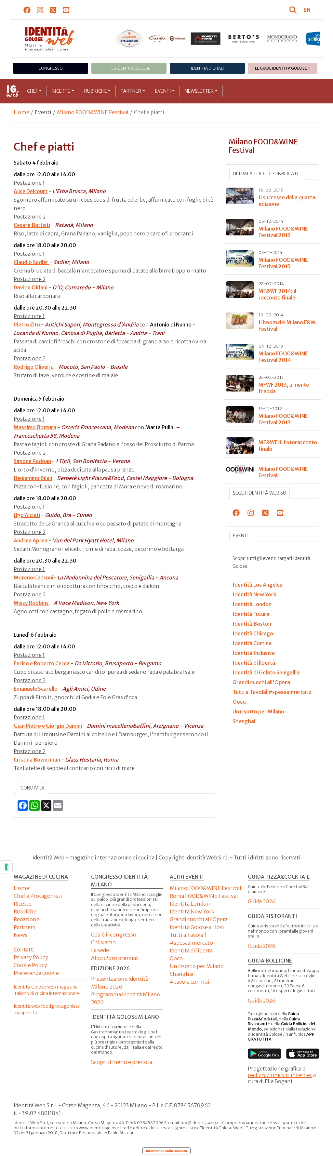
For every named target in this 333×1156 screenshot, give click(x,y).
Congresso (50, 68)
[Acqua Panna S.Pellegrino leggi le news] (129, 38)
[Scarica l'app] (264, 1053)
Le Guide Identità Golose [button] (281, 68)
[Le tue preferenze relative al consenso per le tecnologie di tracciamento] (6, 867)
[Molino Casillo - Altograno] (167, 38)
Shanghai (181, 974)
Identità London (190, 903)
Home (21, 112)
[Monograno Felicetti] (282, 38)
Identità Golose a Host (197, 927)
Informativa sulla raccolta (166, 1151)
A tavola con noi (189, 981)
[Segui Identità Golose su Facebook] (27, 10)
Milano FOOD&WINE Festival (92, 112)
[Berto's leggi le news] (244, 38)
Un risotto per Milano (197, 966)
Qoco (176, 958)
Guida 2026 (261, 901)
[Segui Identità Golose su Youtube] (66, 10)
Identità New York (192, 911)
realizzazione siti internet (280, 1075)
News (21, 935)
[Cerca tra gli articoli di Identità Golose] (294, 10)
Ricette (61, 91)
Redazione (26, 919)
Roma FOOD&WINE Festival (204, 896)
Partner (131, 91)
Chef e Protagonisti (38, 896)
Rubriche (95, 91)
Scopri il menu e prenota (121, 1062)
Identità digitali (207, 68)
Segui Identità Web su (259, 493)
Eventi (163, 91)
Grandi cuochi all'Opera (199, 919)
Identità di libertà (191, 950)
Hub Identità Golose (129, 68)
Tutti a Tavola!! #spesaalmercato (191, 939)
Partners (24, 927)
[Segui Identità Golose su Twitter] (53, 10)
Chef (32, 91)
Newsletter (199, 91)
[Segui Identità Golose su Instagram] (40, 10)
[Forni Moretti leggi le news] (205, 38)
